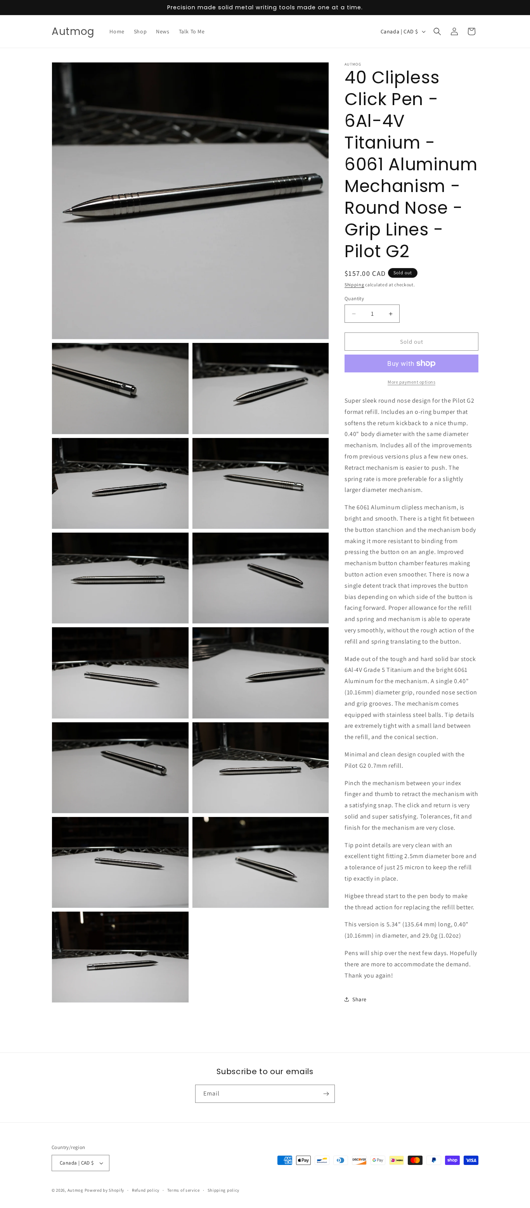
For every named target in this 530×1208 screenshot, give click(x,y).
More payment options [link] (411, 382)
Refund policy (145, 1190)
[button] (437, 31)
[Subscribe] (325, 1094)
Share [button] (359, 999)
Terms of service (183, 1190)
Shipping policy (224, 1190)
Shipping (354, 284)
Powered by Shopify (105, 1190)
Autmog (75, 1190)
